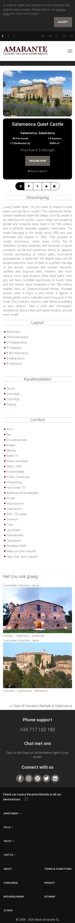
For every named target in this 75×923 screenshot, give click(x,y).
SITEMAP (49, 896)
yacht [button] (8, 841)
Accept (63, 22)
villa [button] (7, 827)
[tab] (19, 186)
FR (71, 36)
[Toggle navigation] (70, 51)
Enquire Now (37, 160)
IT (57, 36)
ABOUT (8, 869)
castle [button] (8, 854)
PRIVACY (49, 883)
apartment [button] (11, 813)
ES (64, 36)
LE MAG (8, 910)
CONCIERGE (11, 883)
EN (42, 36)
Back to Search (38, 171)
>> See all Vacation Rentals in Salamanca (41, 706)
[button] (11, 96)
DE (50, 36)
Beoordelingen (14, 896)
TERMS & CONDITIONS (57, 869)
